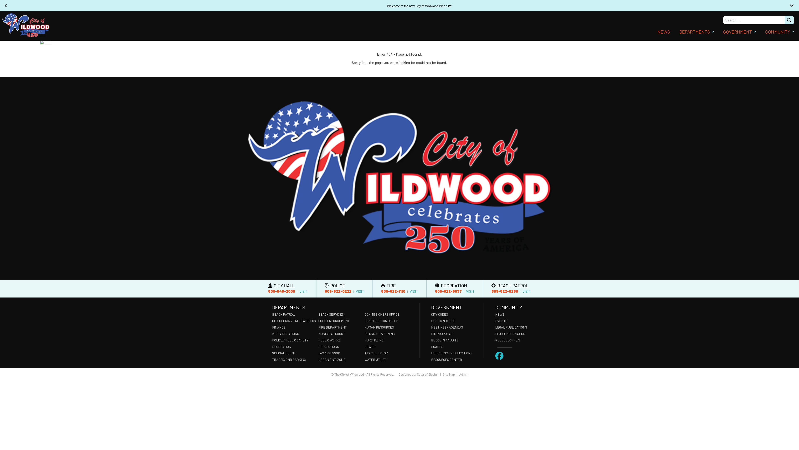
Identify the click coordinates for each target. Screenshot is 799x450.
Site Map (449, 374)
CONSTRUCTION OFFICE (381, 321)
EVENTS (501, 321)
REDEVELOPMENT (508, 340)
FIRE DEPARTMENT (332, 327)
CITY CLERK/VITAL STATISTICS (294, 321)
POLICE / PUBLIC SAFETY (290, 340)
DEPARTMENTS (694, 31)
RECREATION (281, 347)
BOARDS (437, 347)
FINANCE (278, 327)
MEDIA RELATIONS (285, 334)
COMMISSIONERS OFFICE (382, 314)
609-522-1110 (393, 291)
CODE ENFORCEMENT (334, 321)
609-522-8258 (504, 291)
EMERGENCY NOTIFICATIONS (451, 353)
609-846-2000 (281, 291)
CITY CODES (439, 314)
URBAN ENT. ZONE (331, 359)
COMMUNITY (777, 31)
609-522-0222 (338, 291)
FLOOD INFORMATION (510, 334)
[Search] (789, 20)
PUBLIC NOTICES (443, 321)
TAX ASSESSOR (329, 353)
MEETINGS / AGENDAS (447, 327)
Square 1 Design (427, 374)
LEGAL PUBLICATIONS (511, 327)
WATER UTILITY (376, 359)
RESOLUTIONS (328, 347)
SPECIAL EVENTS (285, 353)
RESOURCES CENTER (446, 359)
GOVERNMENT (737, 31)
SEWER (370, 347)
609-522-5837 (448, 291)
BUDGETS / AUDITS (444, 340)
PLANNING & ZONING (380, 334)
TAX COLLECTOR (376, 353)
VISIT (303, 291)
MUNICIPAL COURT (331, 334)
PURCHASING (374, 340)
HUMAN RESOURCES (379, 327)
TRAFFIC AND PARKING (289, 359)
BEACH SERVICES (331, 314)
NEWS (664, 31)
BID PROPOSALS (442, 334)
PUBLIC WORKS (329, 340)
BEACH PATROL (283, 314)
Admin (463, 374)
